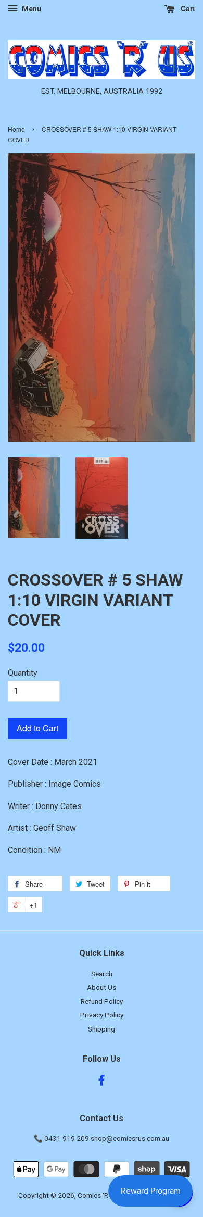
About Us (101, 987)
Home (16, 129)
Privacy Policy (101, 1015)
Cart (187, 8)
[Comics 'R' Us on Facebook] (101, 1082)
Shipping (101, 1029)
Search (101, 974)
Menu (30, 9)
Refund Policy (102, 1001)
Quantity (22, 673)
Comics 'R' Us (99, 1195)
